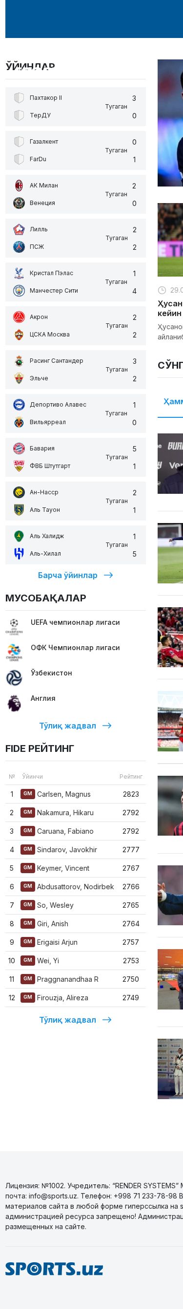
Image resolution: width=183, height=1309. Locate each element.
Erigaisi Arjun (50, 942)
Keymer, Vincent (56, 868)
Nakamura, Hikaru (58, 812)
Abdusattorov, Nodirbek (68, 886)
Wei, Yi (41, 960)
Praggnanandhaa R (61, 979)
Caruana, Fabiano (58, 831)
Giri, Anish (45, 923)
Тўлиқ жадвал (67, 725)
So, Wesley (48, 905)
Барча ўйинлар (68, 575)
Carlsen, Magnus (57, 794)
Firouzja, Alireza (55, 997)
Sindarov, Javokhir (60, 849)
